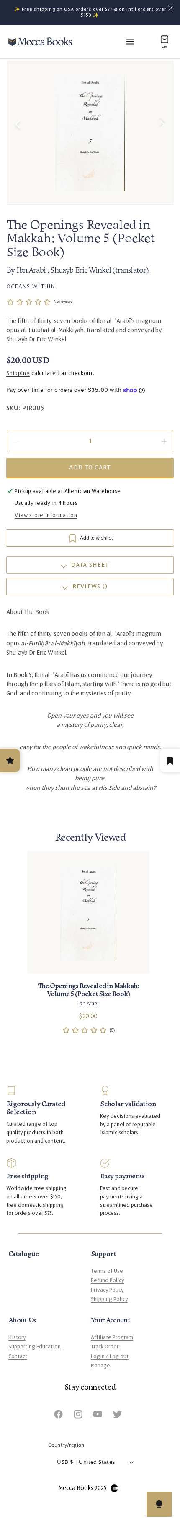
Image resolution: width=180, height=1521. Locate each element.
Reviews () (90, 586)
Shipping (18, 373)
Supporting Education (34, 1346)
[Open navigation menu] (130, 41)
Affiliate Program (112, 1337)
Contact (17, 1356)
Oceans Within (31, 286)
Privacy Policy (107, 1290)
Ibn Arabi (31, 271)
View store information (46, 515)
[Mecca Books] (40, 41)
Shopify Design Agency (114, 1488)
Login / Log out (110, 1356)
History (17, 1337)
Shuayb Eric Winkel (81, 271)
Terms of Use (107, 1271)
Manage (100, 1365)
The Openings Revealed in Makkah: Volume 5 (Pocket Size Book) (88, 990)
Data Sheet (90, 565)
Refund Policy (107, 1280)
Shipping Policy (109, 1299)
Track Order (104, 1346)
